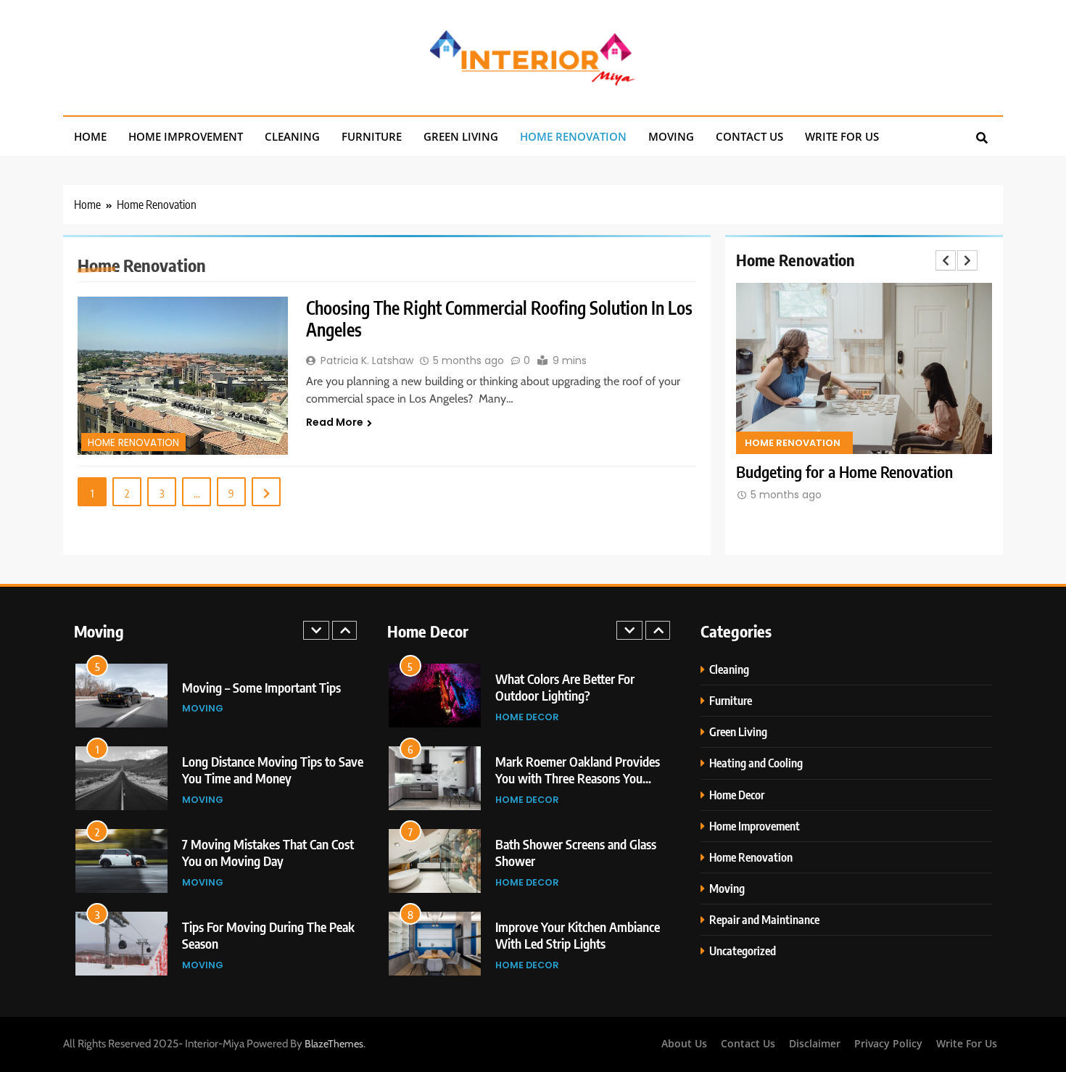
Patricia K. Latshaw (367, 360)
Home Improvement (185, 136)
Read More (334, 422)
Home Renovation (573, 136)
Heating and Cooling (756, 762)
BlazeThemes (334, 1043)
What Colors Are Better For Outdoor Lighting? (565, 687)
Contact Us (749, 136)
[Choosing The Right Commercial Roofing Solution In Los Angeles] (183, 375)
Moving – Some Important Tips (261, 687)
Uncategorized (742, 950)
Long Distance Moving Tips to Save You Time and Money (272, 769)
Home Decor (527, 717)
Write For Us (842, 136)
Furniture (372, 136)
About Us (684, 1043)
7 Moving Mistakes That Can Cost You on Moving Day (268, 852)
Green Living (460, 136)
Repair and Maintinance (764, 919)
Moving (671, 136)
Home (90, 136)
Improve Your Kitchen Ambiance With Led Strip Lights (577, 935)
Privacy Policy (888, 1043)
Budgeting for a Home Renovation (844, 471)
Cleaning (292, 136)
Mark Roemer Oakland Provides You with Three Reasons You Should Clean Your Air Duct (577, 778)
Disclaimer (814, 1043)
